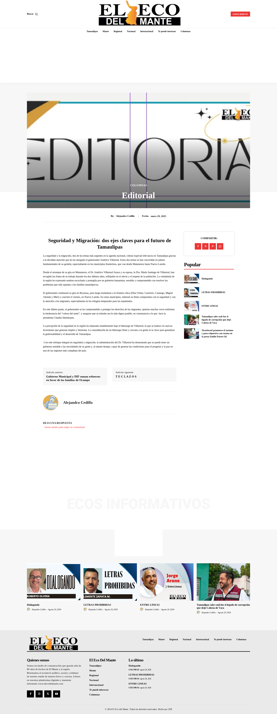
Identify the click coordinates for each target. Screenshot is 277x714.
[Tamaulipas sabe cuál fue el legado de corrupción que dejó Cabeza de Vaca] (191, 320)
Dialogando (207, 278)
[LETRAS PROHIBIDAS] (191, 292)
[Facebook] (198, 246)
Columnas (138, 185)
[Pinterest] (213, 246)
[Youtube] (56, 693)
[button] (33, 14)
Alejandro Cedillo (125, 216)
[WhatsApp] (220, 246)
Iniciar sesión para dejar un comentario (65, 427)
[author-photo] (29, 609)
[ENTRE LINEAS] (191, 306)
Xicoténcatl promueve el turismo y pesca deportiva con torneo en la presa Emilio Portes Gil (217, 333)
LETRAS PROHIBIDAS (213, 292)
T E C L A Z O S (126, 376)
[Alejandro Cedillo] (50, 402)
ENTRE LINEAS (210, 306)
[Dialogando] (191, 278)
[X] (205, 246)
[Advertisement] (138, 58)
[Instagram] (39, 693)
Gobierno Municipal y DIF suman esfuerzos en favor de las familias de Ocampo (73, 378)
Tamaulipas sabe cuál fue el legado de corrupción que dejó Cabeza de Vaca (216, 319)
